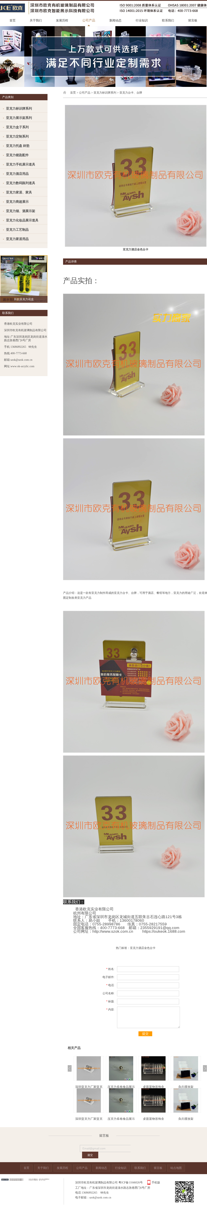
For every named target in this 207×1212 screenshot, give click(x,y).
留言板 (192, 20)
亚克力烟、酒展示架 (20, 211)
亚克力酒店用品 (17, 173)
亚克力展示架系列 (19, 117)
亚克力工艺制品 (17, 229)
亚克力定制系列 (17, 136)
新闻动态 (115, 20)
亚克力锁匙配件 (17, 155)
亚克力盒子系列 (17, 127)
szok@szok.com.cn (100, 1197)
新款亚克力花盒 (24, 299)
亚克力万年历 (186, 1086)
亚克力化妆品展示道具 (22, 220)
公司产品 (88, 20)
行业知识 (142, 20)
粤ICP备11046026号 (130, 1182)
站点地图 (176, 1167)
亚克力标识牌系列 (19, 108)
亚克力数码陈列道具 (20, 183)
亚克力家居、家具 (19, 192)
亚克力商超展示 (17, 201)
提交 (145, 1033)
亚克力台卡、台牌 (130, 92)
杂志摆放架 (153, 1086)
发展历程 (62, 20)
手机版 (156, 1182)
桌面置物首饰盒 (121, 1086)
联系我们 (168, 20)
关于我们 (36, 20)
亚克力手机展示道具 (20, 164)
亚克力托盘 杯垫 (18, 145)
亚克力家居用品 (17, 239)
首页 (13, 20)
